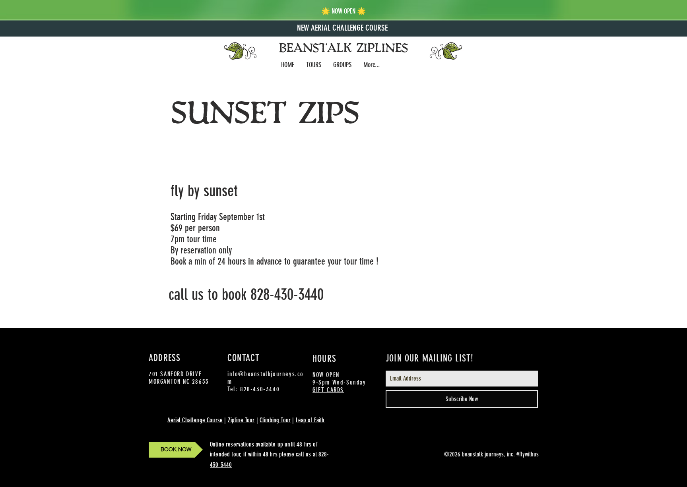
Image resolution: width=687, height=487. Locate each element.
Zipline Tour (241, 420)
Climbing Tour (275, 420)
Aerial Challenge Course (195, 420)
